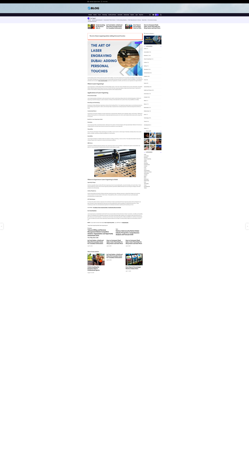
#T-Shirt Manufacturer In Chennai (134, 20)
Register (132, 14)
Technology (104, 14)
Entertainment (147, 72)
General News (147, 86)
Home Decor (146, 93)
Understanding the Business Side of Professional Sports (94, 268)
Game (145, 83)
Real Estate (146, 107)
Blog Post (141, 14)
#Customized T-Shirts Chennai (109, 20)
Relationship (126, 14)
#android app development (97, 20)
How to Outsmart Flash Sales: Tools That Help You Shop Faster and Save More (152, 26)
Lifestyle (90, 14)
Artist (145, 48)
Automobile (120, 14)
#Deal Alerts (144, 20)
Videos (145, 128)
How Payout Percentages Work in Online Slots (138, 27)
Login (136, 14)
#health (89, 20)
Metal (145, 100)
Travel (99, 14)
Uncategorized (147, 124)
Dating (145, 65)
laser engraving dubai (102, 80)
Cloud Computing (147, 59)
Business (146, 55)
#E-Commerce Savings (152, 20)
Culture (145, 62)
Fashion (95, 14)
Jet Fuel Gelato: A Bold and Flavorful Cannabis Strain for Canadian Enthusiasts (114, 26)
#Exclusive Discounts (92, 21)
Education (146, 69)
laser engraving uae (104, 225)
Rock (145, 114)
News (145, 104)
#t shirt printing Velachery (121, 20)
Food (145, 79)
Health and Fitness (112, 14)
